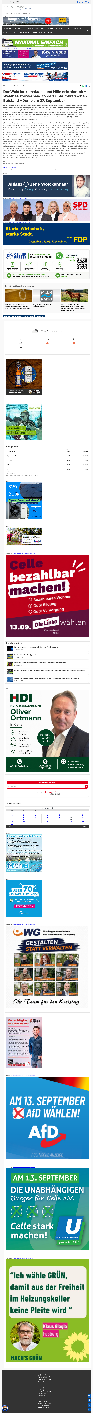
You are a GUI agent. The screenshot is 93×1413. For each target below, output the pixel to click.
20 (59, 819)
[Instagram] (80, 2)
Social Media (24, 32)
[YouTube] (86, 2)
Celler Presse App (44, 1376)
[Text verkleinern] (89, 1400)
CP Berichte (18, 28)
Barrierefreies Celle (44, 1403)
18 (35, 819)
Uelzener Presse (43, 1407)
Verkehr (5, 32)
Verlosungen (59, 28)
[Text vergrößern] (89, 1396)
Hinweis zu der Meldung (9, 167)
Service (13, 32)
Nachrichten (7, 28)
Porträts (41, 1381)
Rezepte (50, 28)
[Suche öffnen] (88, 30)
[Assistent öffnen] (5, 1408)
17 (24, 819)
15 (83, 817)
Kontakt (50, 32)
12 (47, 817)
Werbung (41, 1390)
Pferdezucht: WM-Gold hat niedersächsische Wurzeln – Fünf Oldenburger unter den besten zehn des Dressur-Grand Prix (73, 307)
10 (24, 817)
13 (59, 817)
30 (12, 824)
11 (35, 817)
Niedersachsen (21, 86)
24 (24, 821)
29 (83, 821)
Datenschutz (42, 1393)
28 (71, 821)
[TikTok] (82, 2)
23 (12, 821)
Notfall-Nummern (39, 32)
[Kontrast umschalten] (89, 1405)
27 (59, 821)
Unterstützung (43, 1388)
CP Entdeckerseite (31, 28)
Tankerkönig (12, 475)
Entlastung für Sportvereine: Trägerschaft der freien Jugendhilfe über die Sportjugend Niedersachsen (17, 306)
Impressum (42, 1395)
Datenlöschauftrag (44, 1391)
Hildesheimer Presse (45, 1405)
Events (69, 28)
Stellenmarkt (78, 28)
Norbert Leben (29, 316)
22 (83, 819)
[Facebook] (77, 2)
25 (36, 821)
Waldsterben (40, 316)
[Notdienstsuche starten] (86, 786)
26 (47, 821)
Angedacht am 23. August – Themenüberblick (42, 305)
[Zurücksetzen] (89, 1409)
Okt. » (85, 826)
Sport (42, 28)
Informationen (43, 1378)
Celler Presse (42, 1374)
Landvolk (7, 316)
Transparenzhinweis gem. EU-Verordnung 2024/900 (19, 48)
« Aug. (9, 826)
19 (47, 819)
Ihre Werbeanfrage (44, 1379)
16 (12, 819)
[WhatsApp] (88, 2)
